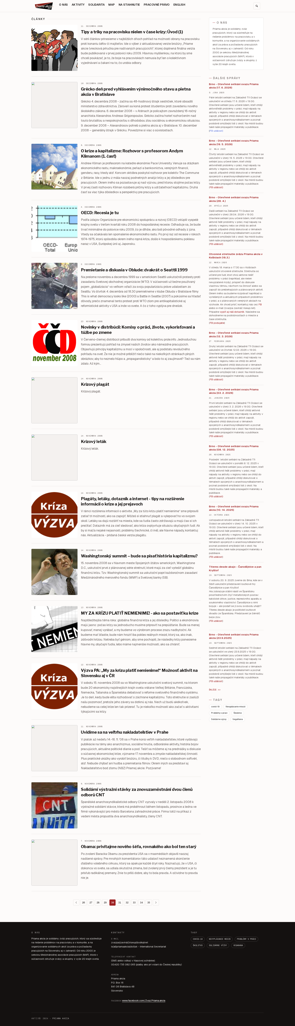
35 (148, 902)
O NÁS (63, 4)
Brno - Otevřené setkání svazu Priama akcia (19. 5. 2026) (233, 142)
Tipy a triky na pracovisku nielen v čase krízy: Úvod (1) (132, 31)
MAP (111, 4)
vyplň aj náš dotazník (232, 311)
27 (90, 902)
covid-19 (215, 706)
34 (141, 902)
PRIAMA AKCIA (60, 1018)
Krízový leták (93, 441)
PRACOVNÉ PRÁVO (157, 4)
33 (134, 902)
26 (83, 902)
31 (119, 902)
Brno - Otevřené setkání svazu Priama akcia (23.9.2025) (233, 636)
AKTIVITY (78, 4)
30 (112, 902)
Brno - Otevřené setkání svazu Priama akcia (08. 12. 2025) (233, 448)
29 (105, 902)
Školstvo (238, 713)
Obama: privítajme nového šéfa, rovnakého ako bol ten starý (138, 846)
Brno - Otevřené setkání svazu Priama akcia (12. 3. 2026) (233, 334)
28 (98, 902)
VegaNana (238, 719)
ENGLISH (179, 4)
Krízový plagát (95, 384)
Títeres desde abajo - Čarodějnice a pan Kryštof (235, 568)
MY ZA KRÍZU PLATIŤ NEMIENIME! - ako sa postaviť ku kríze (139, 613)
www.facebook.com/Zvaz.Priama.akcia (143, 1000)
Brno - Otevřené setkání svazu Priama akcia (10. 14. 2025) (233, 508)
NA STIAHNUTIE (129, 4)
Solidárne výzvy (218, 719)
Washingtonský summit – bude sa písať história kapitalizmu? (139, 555)
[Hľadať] (256, 6)
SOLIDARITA (96, 4)
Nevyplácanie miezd (235, 706)
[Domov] (44, 6)
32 (127, 902)
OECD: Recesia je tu (99, 212)
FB (260, 304)
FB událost (216, 379)
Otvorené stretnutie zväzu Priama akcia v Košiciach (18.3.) (236, 255)
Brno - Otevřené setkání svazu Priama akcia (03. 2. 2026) (233, 391)
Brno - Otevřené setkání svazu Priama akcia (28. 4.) (233, 199)
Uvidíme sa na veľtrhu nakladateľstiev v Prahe (124, 732)
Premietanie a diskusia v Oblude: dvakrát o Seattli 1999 (134, 269)
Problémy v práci (219, 713)
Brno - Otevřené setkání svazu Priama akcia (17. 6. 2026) (233, 85)
